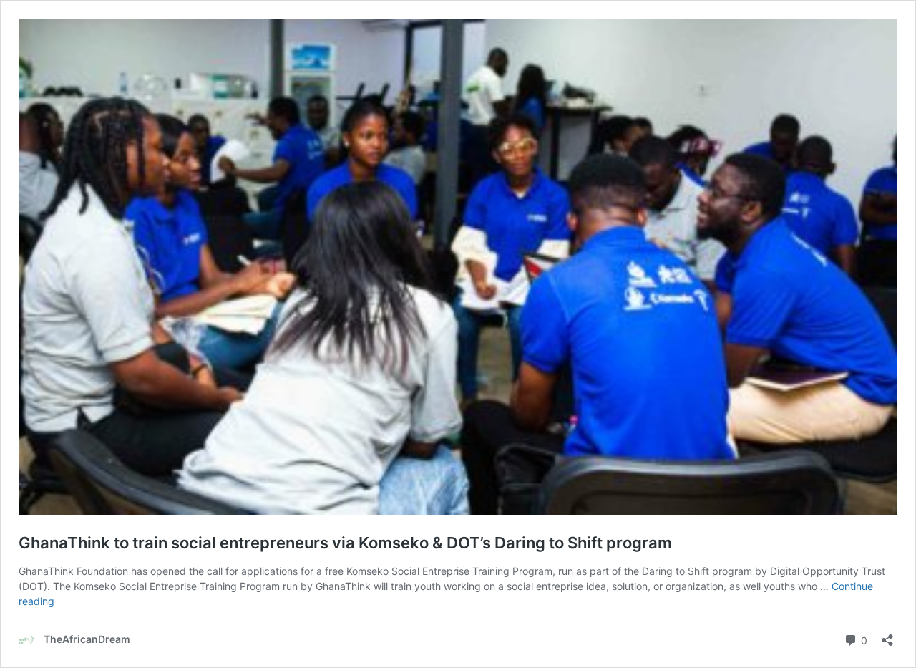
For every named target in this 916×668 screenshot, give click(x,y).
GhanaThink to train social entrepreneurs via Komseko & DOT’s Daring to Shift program (345, 542)
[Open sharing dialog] (887, 635)
